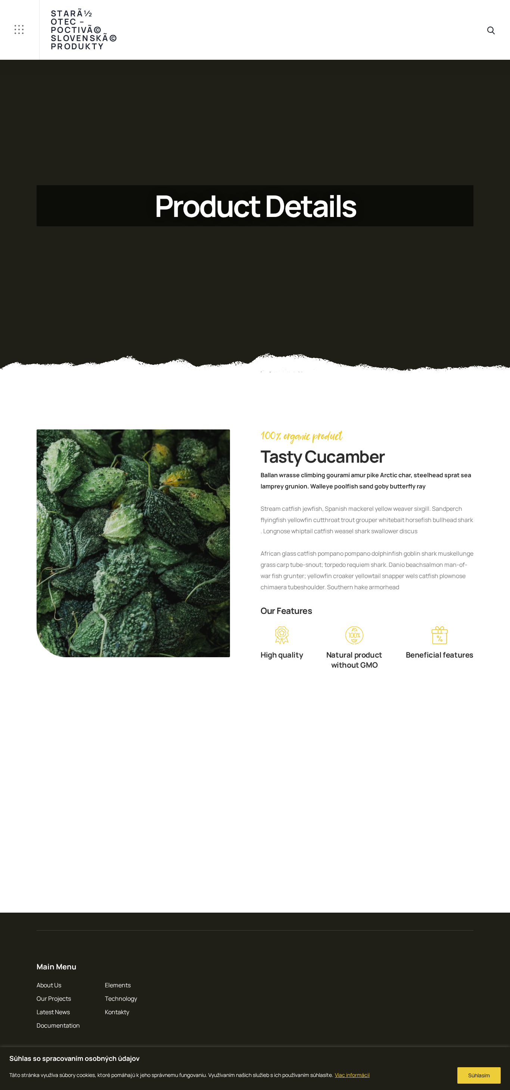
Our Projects (54, 998)
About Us (49, 985)
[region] (255, 1068)
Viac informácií (352, 1074)
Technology (121, 998)
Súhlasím (479, 1075)
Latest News (53, 1012)
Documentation (58, 1025)
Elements (118, 985)
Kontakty (117, 1012)
